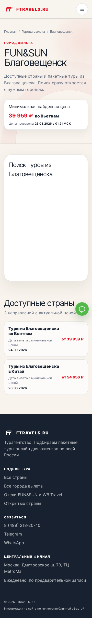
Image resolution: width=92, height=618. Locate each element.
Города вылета (33, 31)
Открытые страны (22, 503)
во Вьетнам (47, 115)
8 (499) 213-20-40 (22, 525)
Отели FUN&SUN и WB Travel (33, 494)
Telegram (13, 534)
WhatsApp (14, 542)
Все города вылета (23, 486)
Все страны (15, 477)
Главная (10, 31)
